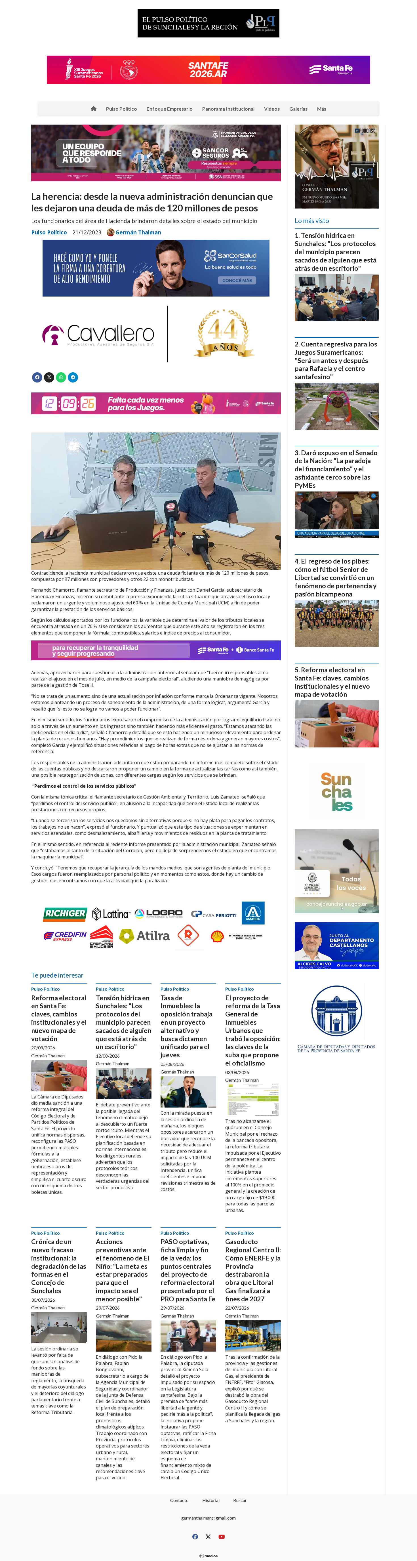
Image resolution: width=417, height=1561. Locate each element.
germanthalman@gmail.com (208, 1517)
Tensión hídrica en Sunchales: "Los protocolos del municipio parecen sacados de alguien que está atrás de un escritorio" (123, 1022)
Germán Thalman (138, 232)
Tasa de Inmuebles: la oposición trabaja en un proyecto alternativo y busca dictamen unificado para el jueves (186, 1026)
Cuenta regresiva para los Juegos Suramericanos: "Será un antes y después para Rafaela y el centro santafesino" (336, 360)
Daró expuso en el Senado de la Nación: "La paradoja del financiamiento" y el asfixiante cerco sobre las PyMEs (336, 469)
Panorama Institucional (228, 109)
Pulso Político (121, 109)
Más (321, 109)
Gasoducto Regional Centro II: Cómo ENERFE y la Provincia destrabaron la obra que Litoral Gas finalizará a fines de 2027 (253, 1270)
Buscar (240, 1500)
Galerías (298, 109)
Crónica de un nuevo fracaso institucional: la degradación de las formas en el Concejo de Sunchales (58, 1266)
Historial (211, 1500)
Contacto (179, 1500)
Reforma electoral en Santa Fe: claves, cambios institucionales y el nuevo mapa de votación (59, 1018)
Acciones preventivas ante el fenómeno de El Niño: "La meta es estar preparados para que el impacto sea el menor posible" (122, 1270)
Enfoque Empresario (170, 109)
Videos (272, 109)
